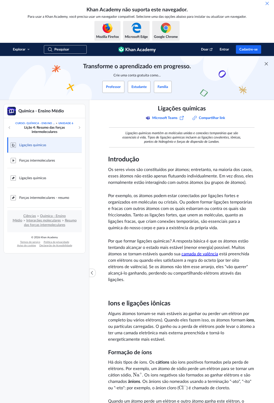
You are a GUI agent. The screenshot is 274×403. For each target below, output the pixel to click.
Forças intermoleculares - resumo (44, 197)
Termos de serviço (30, 242)
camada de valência (200, 254)
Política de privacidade (56, 242)
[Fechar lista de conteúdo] (92, 273)
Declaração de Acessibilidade (55, 245)
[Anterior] (9, 127)
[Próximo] (79, 127)
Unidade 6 (65, 123)
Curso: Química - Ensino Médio (35, 123)
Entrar (224, 49)
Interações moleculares (43, 220)
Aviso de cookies (26, 245)
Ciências (29, 216)
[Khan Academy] (137, 49)
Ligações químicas (32, 145)
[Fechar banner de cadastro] (266, 63)
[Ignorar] (267, 3)
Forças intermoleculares (37, 160)
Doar (204, 49)
